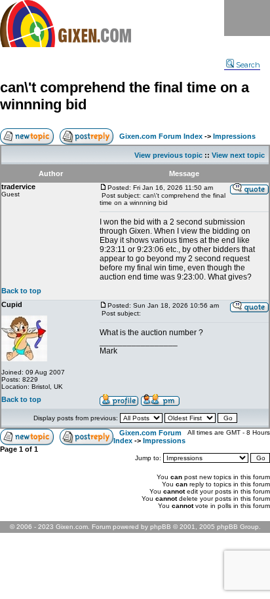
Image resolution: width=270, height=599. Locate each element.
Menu (247, 18)
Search (248, 64)
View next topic (238, 155)
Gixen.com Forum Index (160, 136)
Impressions (234, 136)
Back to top (21, 291)
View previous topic (168, 155)
